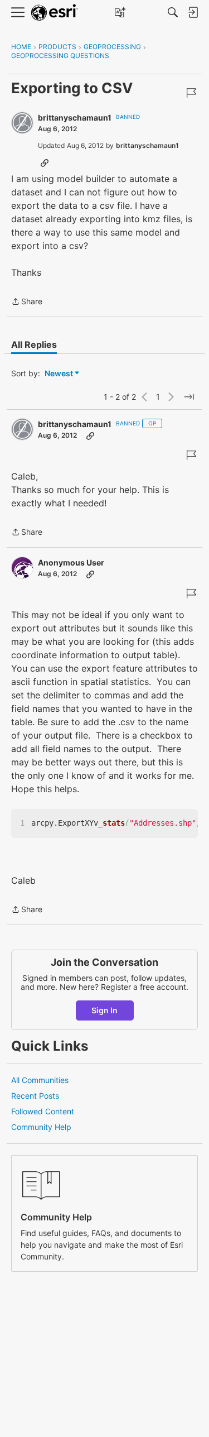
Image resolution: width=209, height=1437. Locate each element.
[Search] (173, 12)
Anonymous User (71, 562)
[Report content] (191, 93)
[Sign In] (193, 12)
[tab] (34, 344)
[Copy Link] (44, 162)
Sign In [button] (104, 1010)
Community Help (41, 1127)
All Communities (40, 1080)
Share (26, 302)
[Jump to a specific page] (189, 397)
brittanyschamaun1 (74, 117)
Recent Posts (35, 1095)
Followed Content (42, 1111)
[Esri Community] (54, 12)
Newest (59, 373)
